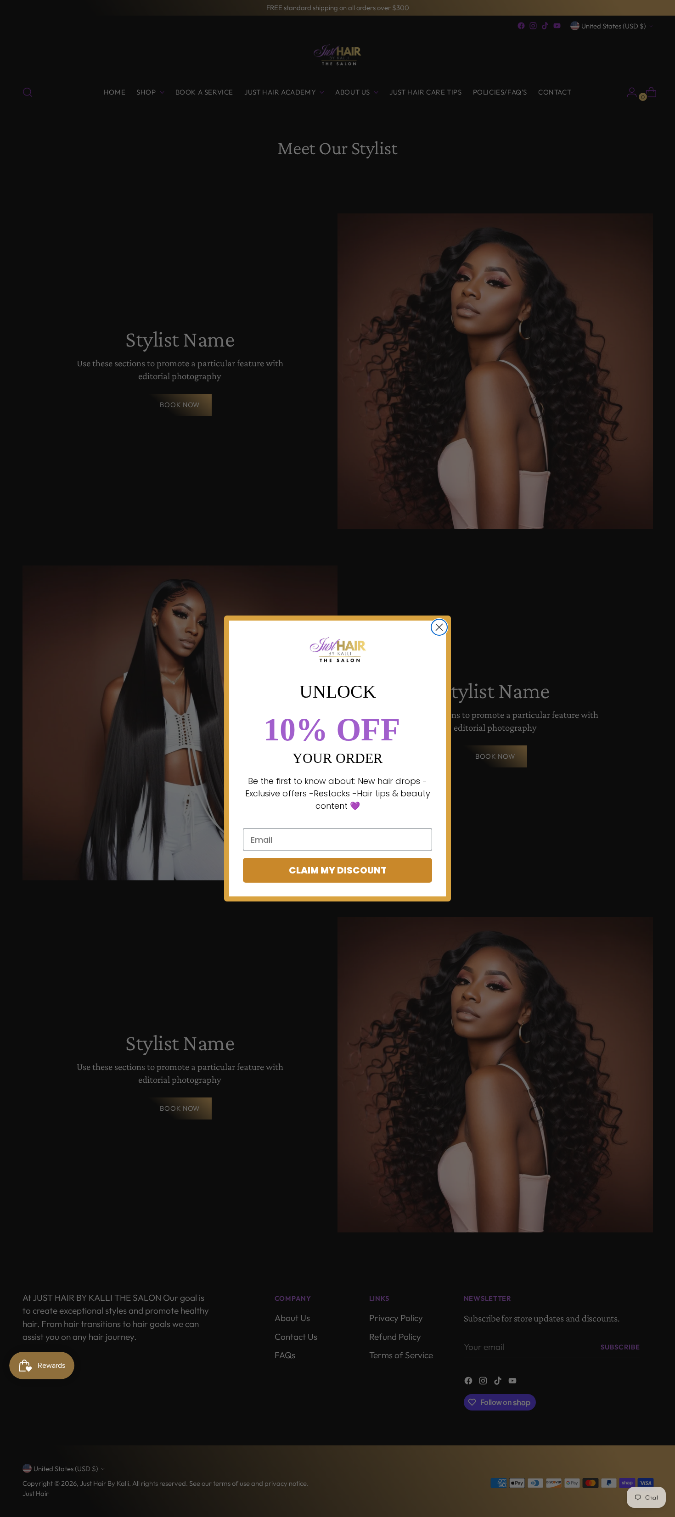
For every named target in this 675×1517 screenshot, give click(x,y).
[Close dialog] (439, 627)
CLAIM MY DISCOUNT (338, 870)
